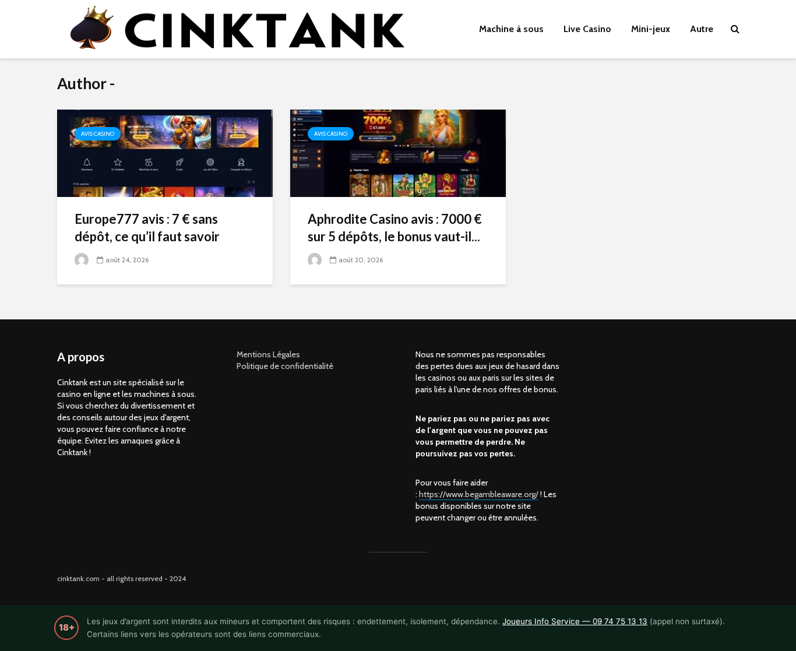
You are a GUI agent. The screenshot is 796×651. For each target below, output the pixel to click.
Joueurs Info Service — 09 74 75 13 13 (574, 621)
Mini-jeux (650, 28)
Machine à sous (511, 28)
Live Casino (587, 28)
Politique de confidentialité (285, 366)
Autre (701, 28)
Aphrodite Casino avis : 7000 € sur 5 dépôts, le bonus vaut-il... (395, 227)
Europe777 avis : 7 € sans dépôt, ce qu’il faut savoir (147, 227)
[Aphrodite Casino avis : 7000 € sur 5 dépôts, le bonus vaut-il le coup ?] (398, 152)
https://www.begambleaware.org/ (478, 494)
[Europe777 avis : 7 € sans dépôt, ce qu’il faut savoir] (165, 152)
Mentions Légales (268, 354)
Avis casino (97, 134)
